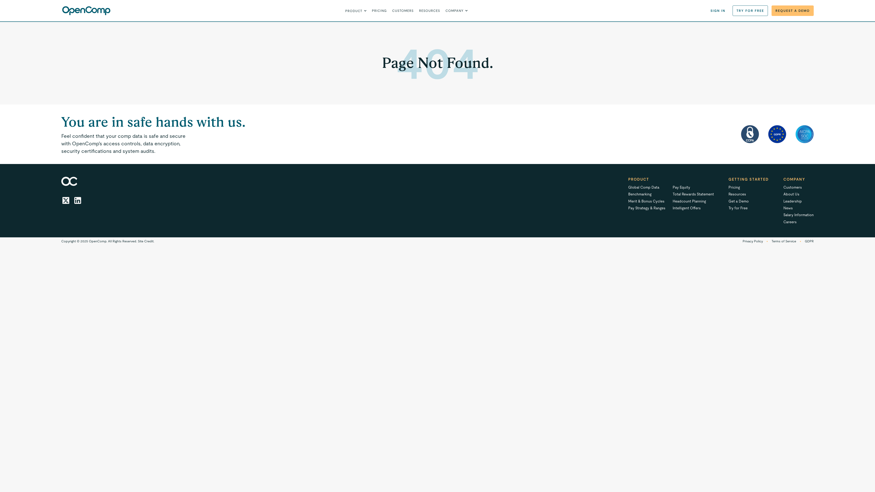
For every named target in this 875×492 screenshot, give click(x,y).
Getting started (748, 179)
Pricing (379, 11)
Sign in (717, 11)
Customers (403, 11)
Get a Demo (738, 201)
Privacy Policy (753, 241)
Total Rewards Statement (693, 194)
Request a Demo (792, 11)
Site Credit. (146, 241)
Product (638, 179)
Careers (790, 222)
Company (794, 179)
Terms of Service (784, 241)
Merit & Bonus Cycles (646, 201)
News (788, 208)
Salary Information (798, 215)
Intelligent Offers (687, 208)
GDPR (809, 241)
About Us (791, 194)
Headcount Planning (689, 201)
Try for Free (750, 11)
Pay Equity (681, 187)
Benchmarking (639, 194)
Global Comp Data (643, 187)
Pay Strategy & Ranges (646, 208)
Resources (429, 11)
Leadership (792, 201)
